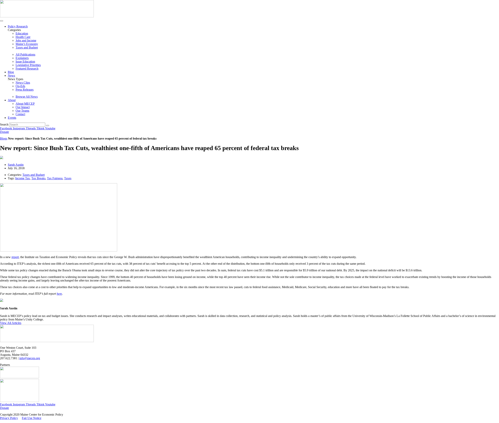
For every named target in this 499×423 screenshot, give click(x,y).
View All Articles (10, 323)
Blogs (3, 138)
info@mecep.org (29, 358)
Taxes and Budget (33, 174)
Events (12, 117)
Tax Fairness (55, 178)
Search (4, 124)
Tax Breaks (38, 178)
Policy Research (18, 26)
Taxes (67, 178)
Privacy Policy (9, 418)
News (11, 75)
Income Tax (22, 178)
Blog (11, 72)
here (59, 293)
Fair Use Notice (31, 418)
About (12, 100)
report (15, 257)
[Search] (47, 125)
